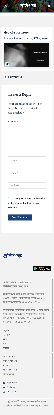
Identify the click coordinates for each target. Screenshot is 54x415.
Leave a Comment (15, 38)
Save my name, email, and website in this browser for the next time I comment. (26, 203)
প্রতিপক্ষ (28, 6)
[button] (5, 6)
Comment (13, 121)
